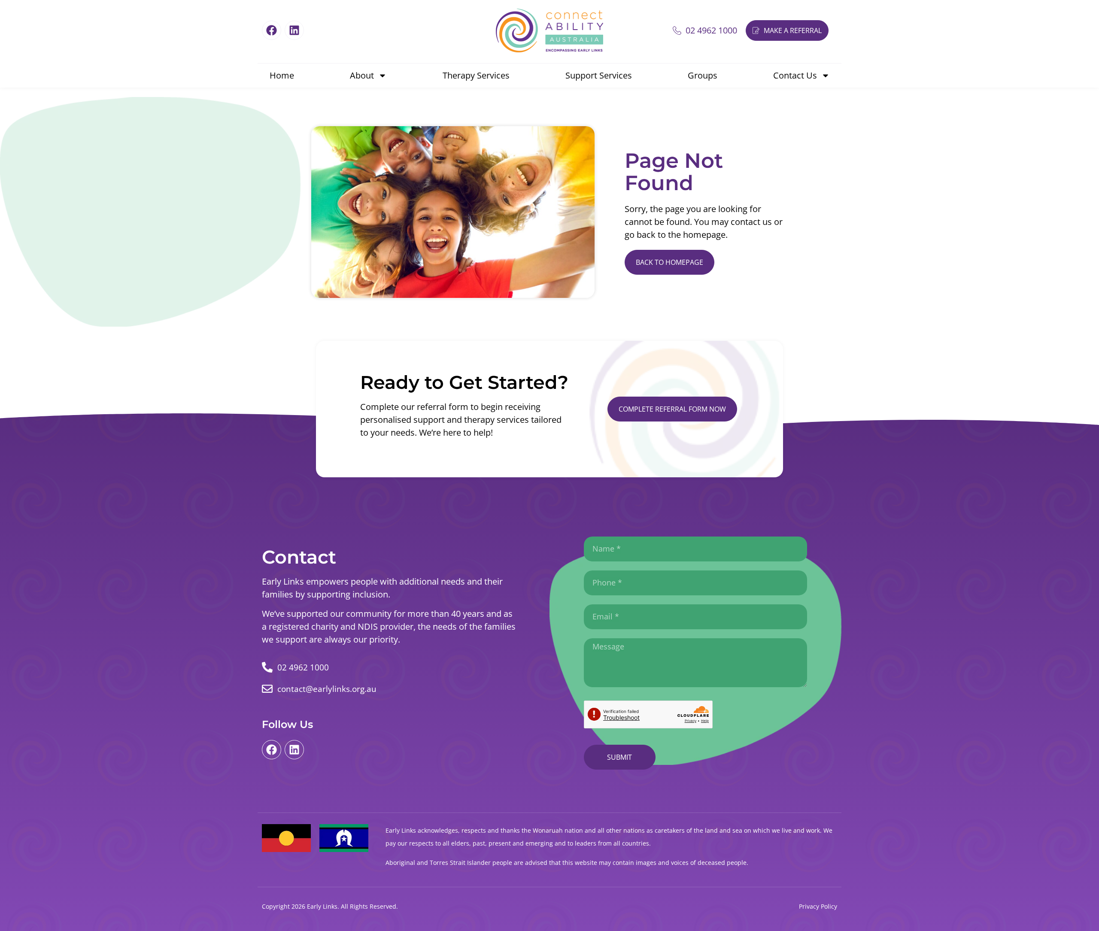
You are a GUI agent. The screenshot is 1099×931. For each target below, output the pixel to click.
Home (282, 75)
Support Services (598, 75)
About (362, 75)
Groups (702, 75)
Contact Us (795, 75)
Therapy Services (476, 75)
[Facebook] (271, 30)
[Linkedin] (294, 30)
